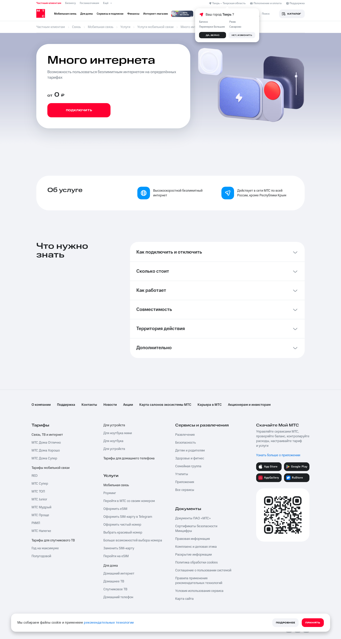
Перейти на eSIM (116, 556)
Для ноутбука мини (117, 433)
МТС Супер (40, 483)
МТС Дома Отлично (46, 442)
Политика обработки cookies (196, 562)
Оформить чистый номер (122, 524)
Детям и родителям (190, 450)
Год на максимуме (45, 548)
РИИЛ (36, 523)
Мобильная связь (116, 485)
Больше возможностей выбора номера (132, 540)
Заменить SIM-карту (118, 548)
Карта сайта (184, 598)
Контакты (89, 404)
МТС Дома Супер (44, 458)
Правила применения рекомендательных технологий (198, 580)
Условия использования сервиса (199, 591)
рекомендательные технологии (109, 622)
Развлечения (185, 434)
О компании (41, 404)
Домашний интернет (118, 573)
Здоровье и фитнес (189, 458)
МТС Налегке (41, 531)
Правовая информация (192, 538)
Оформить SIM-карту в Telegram (127, 516)
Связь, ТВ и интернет (47, 434)
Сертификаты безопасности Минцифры (196, 528)
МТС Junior (39, 499)
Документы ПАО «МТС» (193, 518)
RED (34, 475)
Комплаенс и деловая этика (196, 546)
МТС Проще (40, 515)
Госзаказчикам (89, 3)
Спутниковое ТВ (115, 589)
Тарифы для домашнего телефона (129, 458)
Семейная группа (188, 466)
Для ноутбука (113, 441)
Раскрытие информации (193, 554)
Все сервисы (184, 490)
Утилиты (181, 474)
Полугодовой (41, 556)
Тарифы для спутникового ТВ (53, 540)
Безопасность (185, 442)
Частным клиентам (48, 3)
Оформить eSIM (115, 509)
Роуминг (109, 493)
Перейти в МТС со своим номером (129, 501)
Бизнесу (70, 3)
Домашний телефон (118, 597)
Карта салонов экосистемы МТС (165, 404)
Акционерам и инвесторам (249, 404)
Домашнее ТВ (113, 581)
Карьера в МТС (210, 404)
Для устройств (114, 425)
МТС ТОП (38, 491)
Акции (128, 404)
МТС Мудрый (41, 507)
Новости (110, 404)
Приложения (184, 482)
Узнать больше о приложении (278, 455)
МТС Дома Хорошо (46, 450)
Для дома (110, 565)
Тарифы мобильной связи (50, 467)
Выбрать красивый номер (122, 532)
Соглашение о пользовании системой (203, 570)
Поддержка (66, 404)
